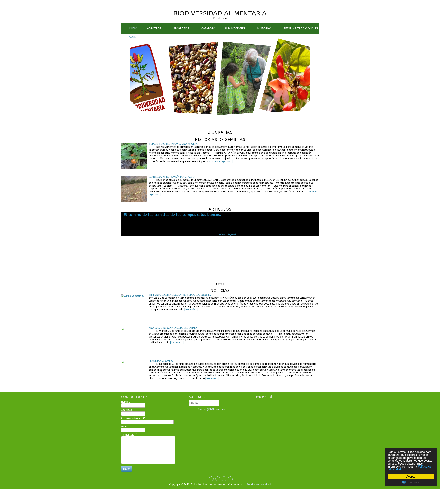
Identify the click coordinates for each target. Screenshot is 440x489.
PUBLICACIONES (234, 28)
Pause (131, 37)
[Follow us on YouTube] (230, 2)
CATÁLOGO (208, 28)
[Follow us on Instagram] (224, 2)
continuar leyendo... (281, 239)
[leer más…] (191, 309)
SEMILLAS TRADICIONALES (301, 28)
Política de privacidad (259, 484)
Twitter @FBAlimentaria (211, 409)
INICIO (133, 28)
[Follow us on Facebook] (210, 2)
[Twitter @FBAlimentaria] (192, 409)
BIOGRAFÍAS (181, 28)
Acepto (410, 476)
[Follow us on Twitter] (217, 2)
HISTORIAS (264, 28)
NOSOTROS (153, 28)
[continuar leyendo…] (221, 161)
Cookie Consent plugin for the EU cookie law (410, 482)
